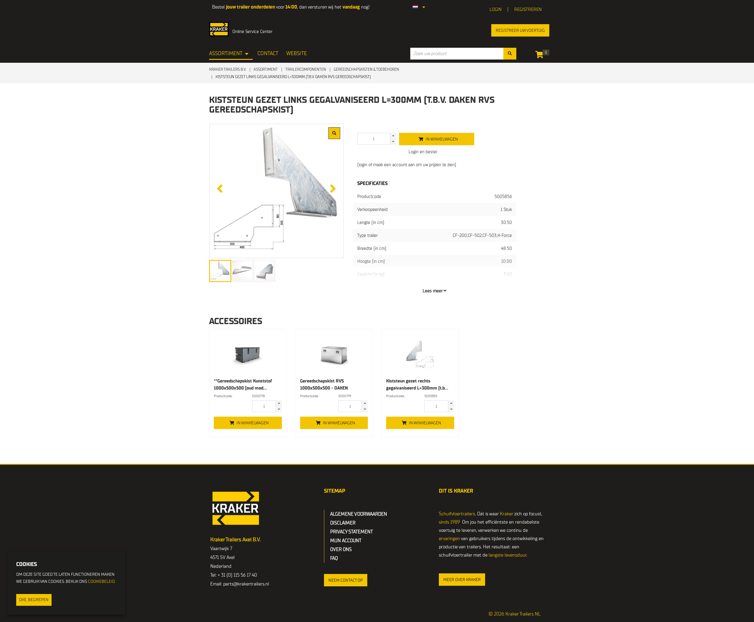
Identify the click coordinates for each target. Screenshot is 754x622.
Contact (267, 53)
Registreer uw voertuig (520, 30)
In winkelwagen (253, 422)
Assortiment (225, 53)
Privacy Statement (351, 531)
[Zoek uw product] (509, 54)
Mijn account (345, 540)
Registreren (528, 9)
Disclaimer (342, 523)
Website (296, 53)
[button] (345, 580)
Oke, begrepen (34, 599)
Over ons (341, 549)
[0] (541, 55)
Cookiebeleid (101, 581)
